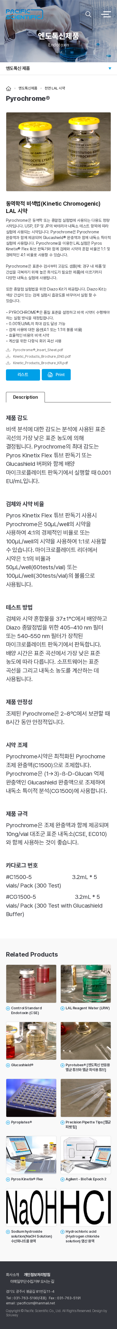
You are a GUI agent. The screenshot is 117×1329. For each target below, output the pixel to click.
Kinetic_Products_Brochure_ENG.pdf (38, 356)
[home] (8, 88)
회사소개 (12, 1275)
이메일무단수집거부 (25, 1281)
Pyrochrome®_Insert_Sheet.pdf (34, 350)
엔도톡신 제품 (18, 68)
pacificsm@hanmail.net (36, 1303)
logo (44, 14)
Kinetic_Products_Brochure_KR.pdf (37, 363)
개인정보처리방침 (37, 1275)
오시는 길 (47, 1281)
